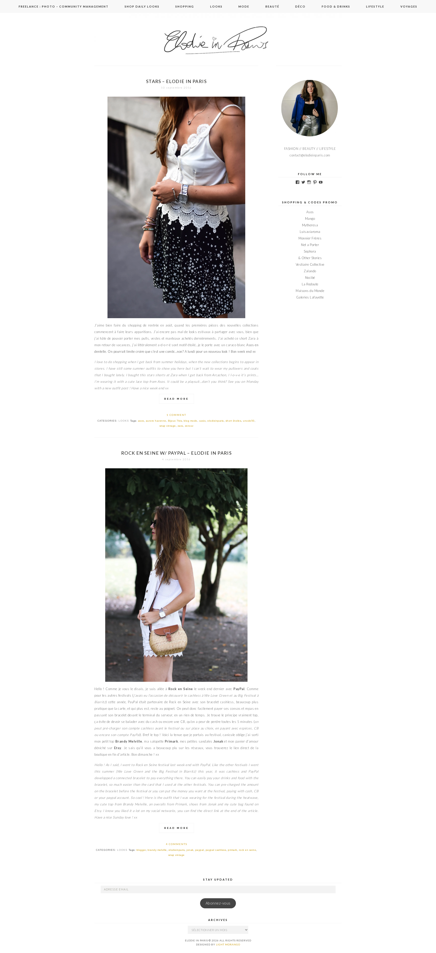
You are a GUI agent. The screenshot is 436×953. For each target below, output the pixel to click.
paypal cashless (216, 850)
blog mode (190, 420)
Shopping (184, 6)
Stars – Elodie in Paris (176, 81)
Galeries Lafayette (310, 297)
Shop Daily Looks (142, 6)
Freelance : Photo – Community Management (63, 6)
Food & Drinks (336, 6)
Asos (250, 345)
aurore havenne (156, 420)
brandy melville (157, 850)
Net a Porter (310, 245)
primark (232, 850)
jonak (190, 850)
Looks (216, 6)
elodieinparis (215, 420)
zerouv (189, 425)
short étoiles (233, 420)
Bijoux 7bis (175, 420)
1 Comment (176, 414)
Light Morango (228, 944)
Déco (300, 6)
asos (141, 420)
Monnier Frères (309, 238)
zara (180, 425)
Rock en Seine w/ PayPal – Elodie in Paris (176, 453)
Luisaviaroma (310, 232)
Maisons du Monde (310, 291)
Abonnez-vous (218, 903)
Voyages (408, 6)
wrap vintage (167, 425)
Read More (176, 398)
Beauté (272, 6)
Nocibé (310, 278)
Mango (310, 218)
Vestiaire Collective (310, 264)
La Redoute (310, 284)
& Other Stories (310, 258)
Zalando (310, 271)
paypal (199, 850)
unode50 (249, 420)
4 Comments (176, 844)
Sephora (310, 251)
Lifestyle (375, 6)
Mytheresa (310, 225)
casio (202, 420)
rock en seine (247, 850)
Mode (243, 6)
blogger (141, 850)
